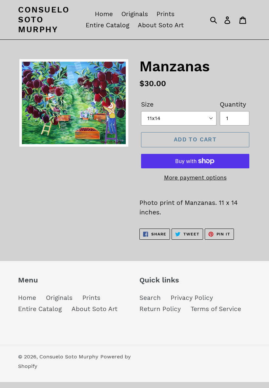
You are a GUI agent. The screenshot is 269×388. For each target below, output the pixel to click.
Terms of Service (216, 309)
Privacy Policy (192, 298)
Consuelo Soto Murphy (44, 19)
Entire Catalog (40, 309)
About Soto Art (94, 309)
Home (27, 298)
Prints (91, 298)
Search (150, 298)
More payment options (195, 177)
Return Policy (160, 309)
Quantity (233, 104)
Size (147, 104)
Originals (59, 298)
